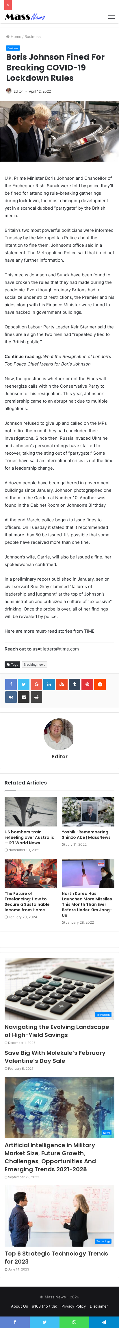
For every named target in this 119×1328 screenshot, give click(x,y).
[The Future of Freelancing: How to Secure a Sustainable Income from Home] (31, 873)
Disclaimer (99, 1306)
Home (15, 36)
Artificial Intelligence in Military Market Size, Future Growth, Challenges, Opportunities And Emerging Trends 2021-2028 (50, 1157)
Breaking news (34, 665)
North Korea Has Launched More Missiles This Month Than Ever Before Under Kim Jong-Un (87, 904)
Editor (18, 91)
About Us (19, 1306)
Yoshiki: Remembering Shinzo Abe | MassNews (86, 834)
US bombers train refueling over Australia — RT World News (30, 837)
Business (33, 36)
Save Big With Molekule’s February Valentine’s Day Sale (55, 1057)
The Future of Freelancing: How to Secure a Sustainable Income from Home (27, 902)
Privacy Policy (74, 1306)
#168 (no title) (44, 1306)
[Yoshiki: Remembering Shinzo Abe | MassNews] (88, 811)
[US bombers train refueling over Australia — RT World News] (31, 811)
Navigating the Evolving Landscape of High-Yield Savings (57, 1031)
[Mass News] (24, 16)
